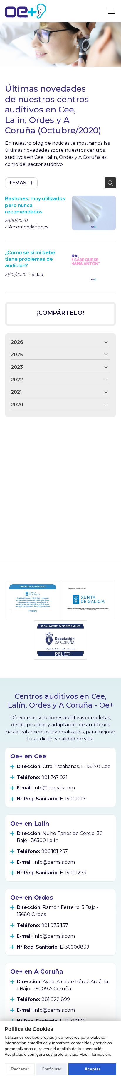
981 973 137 (54, 925)
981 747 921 (54, 777)
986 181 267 (54, 851)
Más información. (95, 1054)
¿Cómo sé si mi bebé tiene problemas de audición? (30, 259)
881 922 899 (55, 999)
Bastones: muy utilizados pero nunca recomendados (35, 205)
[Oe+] (25, 11)
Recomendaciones (28, 227)
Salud (37, 274)
